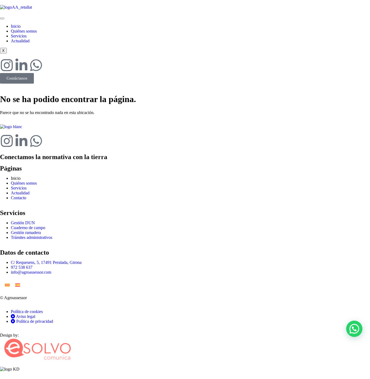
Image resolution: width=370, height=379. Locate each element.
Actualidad (20, 41)
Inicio (16, 26)
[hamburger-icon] (2, 18)
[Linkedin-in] (21, 65)
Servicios (19, 36)
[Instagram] (7, 65)
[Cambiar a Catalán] (7, 285)
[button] (354, 329)
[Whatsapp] (36, 65)
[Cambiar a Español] (17, 285)
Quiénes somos (24, 31)
